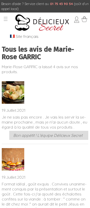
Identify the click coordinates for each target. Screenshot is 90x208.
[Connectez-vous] (77, 21)
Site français (26, 36)
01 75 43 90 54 (61, 4)
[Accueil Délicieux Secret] (42, 29)
